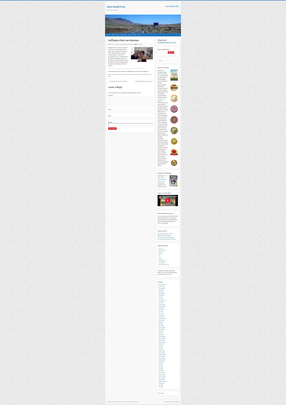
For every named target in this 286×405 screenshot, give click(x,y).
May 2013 (161, 367)
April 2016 (161, 324)
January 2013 (162, 374)
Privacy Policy (161, 393)
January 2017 (162, 315)
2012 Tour (161, 248)
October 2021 (162, 293)
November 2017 (162, 306)
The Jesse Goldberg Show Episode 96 (167, 239)
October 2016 (162, 317)
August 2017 (161, 309)
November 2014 (162, 338)
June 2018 (161, 302)
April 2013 (161, 369)
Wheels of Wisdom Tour (164, 264)
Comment (110, 95)
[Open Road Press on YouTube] (172, 6)
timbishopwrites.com (167, 42)
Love (160, 257)
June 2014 (161, 347)
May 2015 (161, 331)
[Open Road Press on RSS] (178, 6)
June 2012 (161, 386)
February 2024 (162, 288)
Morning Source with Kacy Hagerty (166, 237)
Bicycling (161, 251)
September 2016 (162, 318)
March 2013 (161, 370)
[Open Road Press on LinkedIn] (174, 6)
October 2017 (162, 308)
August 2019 (161, 295)
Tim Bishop (112, 44)
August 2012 (161, 383)
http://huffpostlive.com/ (113, 56)
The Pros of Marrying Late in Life (144, 81)
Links (129, 34)
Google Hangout (114, 74)
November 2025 (162, 284)
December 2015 (162, 327)
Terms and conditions (175, 401)
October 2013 (162, 358)
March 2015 (161, 334)
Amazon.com (162, 99)
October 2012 (162, 379)
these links (160, 223)
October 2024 (162, 286)
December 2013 (162, 354)
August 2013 (161, 361)
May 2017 (161, 313)
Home (108, 34)
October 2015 (162, 329)
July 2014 (161, 345)
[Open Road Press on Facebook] (166, 6)
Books (117, 34)
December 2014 (162, 336)
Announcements (128, 44)
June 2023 (161, 290)
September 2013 (162, 360)
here (147, 71)
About (113, 34)
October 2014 (162, 340)
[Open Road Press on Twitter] (168, 6)
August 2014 (161, 343)
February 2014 (162, 351)
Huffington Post (122, 74)
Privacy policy (167, 401)
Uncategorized (162, 262)
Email (109, 115)
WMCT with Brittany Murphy (164, 235)
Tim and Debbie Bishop (141, 74)
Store (139, 34)
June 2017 (161, 311)
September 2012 (162, 381)
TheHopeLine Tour (163, 260)
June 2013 (161, 365)
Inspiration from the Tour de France (118, 81)
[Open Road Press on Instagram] (176, 6)
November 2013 (162, 356)
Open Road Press (116, 6)
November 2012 (162, 377)
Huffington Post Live (131, 74)
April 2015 (161, 333)
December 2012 (162, 376)
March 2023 (161, 291)
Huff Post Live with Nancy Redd (165, 233)
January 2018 (162, 304)
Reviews (160, 259)
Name (110, 109)
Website (110, 122)
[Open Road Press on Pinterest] (170, 6)
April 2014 (161, 349)
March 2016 (161, 325)
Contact (134, 34)
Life (159, 255)
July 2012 (161, 385)
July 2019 (161, 297)
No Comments (139, 44)
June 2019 (161, 299)
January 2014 (162, 352)
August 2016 (161, 320)
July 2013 (161, 363)
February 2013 (162, 372)
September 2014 (162, 342)
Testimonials (124, 34)
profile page (168, 274)
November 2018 (162, 300)
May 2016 (161, 322)
